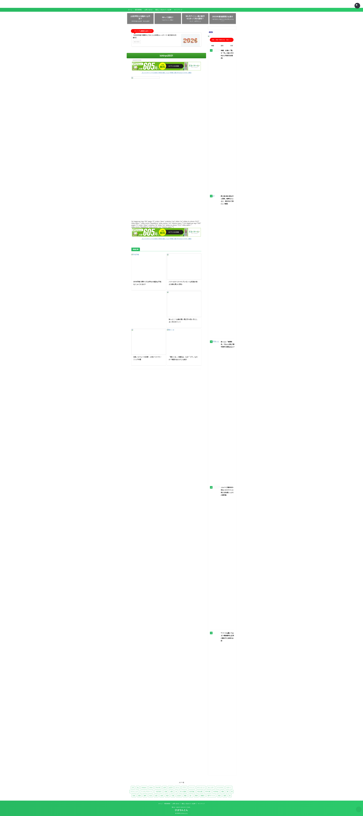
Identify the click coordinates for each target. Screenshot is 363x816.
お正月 (171, 787)
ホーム (130, 9)
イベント (191, 787)
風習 (225, 795)
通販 (185, 795)
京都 (165, 791)
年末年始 (215, 791)
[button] (357, 6)
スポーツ (228, 787)
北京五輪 (191, 791)
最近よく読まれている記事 (163, 9)
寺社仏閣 (199, 791)
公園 (171, 791)
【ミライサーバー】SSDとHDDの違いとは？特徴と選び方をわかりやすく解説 (166, 73)
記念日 (179, 795)
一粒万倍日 (158, 791)
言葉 (173, 795)
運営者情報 (138, 9)
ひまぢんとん (133, 5)
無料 (145, 795)
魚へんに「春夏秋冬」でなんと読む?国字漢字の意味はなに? (227, 344)
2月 (133, 787)
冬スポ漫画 (183, 791)
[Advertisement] (148, 308)
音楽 (219, 795)
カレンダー (211, 787)
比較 (134, 795)
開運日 (202, 795)
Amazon (144, 787)
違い (191, 795)
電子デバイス (211, 795)
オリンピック (201, 787)
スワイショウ (134, 791)
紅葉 (156, 795)
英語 (167, 795)
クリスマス (220, 787)
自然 (162, 795)
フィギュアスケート (146, 791)
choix (151, 787)
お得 (164, 787)
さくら (177, 787)
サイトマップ (178, 9)
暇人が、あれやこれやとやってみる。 (181, 807)
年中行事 (207, 791)
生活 (150, 795)
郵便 (196, 795)
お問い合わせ (148, 9)
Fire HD (158, 787)
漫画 (139, 795)
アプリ (184, 787)
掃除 (222, 791)
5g (137, 787)
